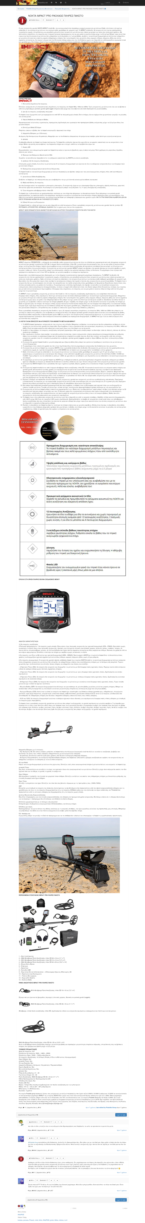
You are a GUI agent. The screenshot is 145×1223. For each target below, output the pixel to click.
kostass (20, 1220)
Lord (65, 1220)
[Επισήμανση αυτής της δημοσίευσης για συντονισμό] (43, 20)
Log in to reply (121, 1115)
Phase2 (31, 1220)
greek (52, 1220)
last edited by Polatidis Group (106, 1107)
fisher (40, 1220)
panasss (26, 1220)
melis (36, 1220)
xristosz (61, 1220)
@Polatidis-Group (33, 1142)
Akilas (56, 1220)
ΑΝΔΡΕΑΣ (21, 1215)
